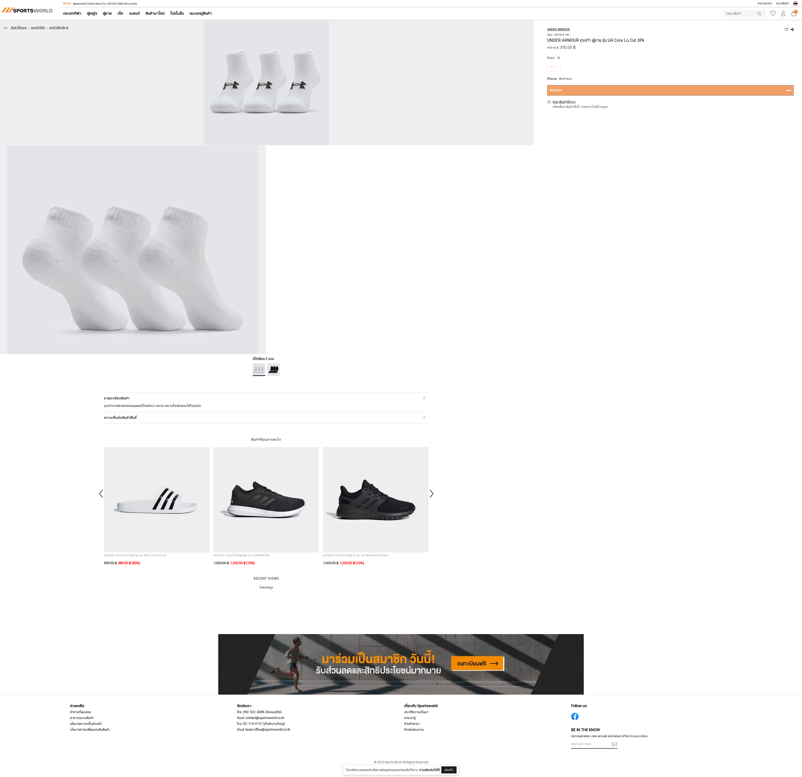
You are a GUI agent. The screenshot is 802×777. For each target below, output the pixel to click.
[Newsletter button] (614, 744)
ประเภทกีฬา (72, 13)
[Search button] (761, 13)
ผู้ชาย (107, 13)
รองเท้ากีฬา (38, 28)
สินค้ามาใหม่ (155, 13)
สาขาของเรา (765, 3)
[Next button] (431, 493)
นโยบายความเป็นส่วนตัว (86, 723)
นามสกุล (368, 764)
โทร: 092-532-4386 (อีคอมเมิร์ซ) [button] (259, 712)
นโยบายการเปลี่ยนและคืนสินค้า (90, 729)
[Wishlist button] (773, 13)
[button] (795, 3)
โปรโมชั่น (177, 13)
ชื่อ (365, 743)
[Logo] (27, 10)
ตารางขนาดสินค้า (82, 717)
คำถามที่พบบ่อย (80, 712)
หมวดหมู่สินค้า (201, 13)
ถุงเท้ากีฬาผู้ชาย (59, 28)
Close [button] (484, 771)
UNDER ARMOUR (558, 29)
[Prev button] (101, 493)
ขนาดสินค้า (782, 3)
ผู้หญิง (92, 13)
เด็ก (120, 13)
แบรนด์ (134, 13)
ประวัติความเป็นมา (416, 712)
